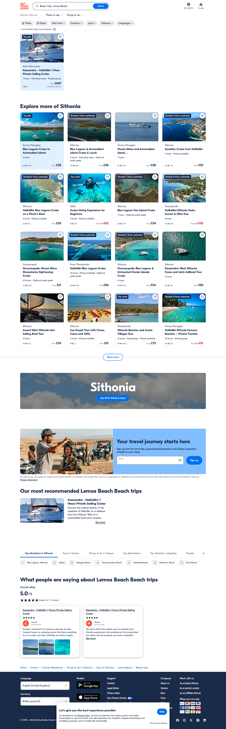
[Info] (54, 29)
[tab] (39, 553)
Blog (163, 693)
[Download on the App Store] (88, 697)
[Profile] (200, 4)
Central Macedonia (52, 667)
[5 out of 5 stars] (29, 600)
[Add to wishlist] (60, 37)
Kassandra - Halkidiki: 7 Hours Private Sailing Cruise (47, 612)
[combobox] (63, 6)
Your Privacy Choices (117, 698)
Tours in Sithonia (105, 667)
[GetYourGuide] (24, 6)
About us (165, 683)
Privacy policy (113, 693)
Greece (34, 667)
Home (23, 667)
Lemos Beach (125, 667)
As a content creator (189, 688)
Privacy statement (28, 480)
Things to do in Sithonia (79, 667)
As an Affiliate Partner (190, 693)
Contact (111, 683)
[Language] (188, 4)
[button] (42, 62)
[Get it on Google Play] (88, 685)
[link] (42, 62)
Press (163, 698)
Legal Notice (113, 688)
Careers (164, 688)
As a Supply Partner (189, 683)
